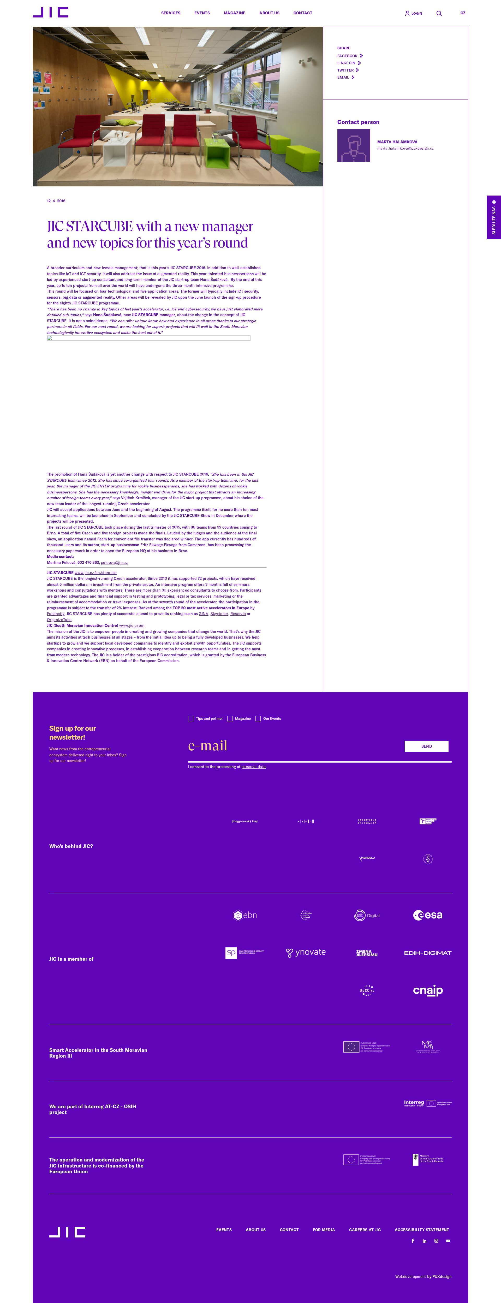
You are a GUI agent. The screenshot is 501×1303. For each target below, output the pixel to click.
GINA (203, 613)
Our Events (272, 718)
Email (343, 77)
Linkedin (346, 63)
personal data (253, 766)
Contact (303, 13)
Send (426, 746)
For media (324, 1230)
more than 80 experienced (165, 590)
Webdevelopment (410, 1276)
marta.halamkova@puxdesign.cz (405, 148)
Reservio (238, 613)
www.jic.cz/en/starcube (96, 572)
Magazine (234, 13)
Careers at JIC (365, 1230)
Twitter (345, 70)
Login (416, 13)
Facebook (347, 56)
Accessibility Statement (422, 1230)
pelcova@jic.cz (114, 562)
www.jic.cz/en (131, 625)
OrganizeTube (59, 619)
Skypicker (219, 613)
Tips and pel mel (209, 718)
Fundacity (55, 613)
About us (269, 13)
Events (202, 13)
